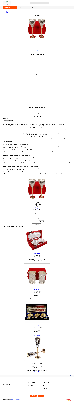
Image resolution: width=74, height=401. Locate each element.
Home (6, 11)
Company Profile (27, 7)
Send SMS (41, 395)
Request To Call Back (37, 208)
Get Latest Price (37, 207)
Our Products (7, 7)
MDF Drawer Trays (46, 382)
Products (7, 12)
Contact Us (34, 7)
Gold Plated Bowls (37, 325)
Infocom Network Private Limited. (15, 399)
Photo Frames (45, 391)
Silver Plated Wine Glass (37, 361)
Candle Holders (45, 388)
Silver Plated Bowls (37, 253)
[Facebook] (70, 376)
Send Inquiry (34, 395)
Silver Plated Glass (37, 289)
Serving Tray (45, 385)
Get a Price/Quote (37, 299)
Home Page (20, 7)
